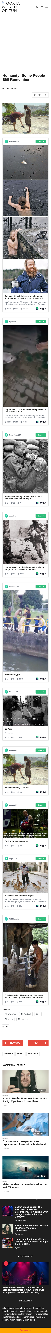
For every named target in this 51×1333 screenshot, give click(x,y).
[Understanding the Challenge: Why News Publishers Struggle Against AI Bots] (7, 1243)
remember (33, 1054)
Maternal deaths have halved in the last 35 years (24, 1186)
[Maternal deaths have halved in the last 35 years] (25, 1167)
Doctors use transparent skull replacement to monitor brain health (25, 1143)
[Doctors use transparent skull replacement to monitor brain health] (25, 1124)
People (20, 1054)
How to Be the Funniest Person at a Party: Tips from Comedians (24, 1100)
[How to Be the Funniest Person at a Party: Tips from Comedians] (25, 1081)
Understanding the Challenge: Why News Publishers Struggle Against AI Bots (31, 1241)
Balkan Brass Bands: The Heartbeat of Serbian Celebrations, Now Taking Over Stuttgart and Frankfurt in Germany (31, 1212)
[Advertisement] (25, 40)
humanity (8, 1054)
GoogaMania (25, 1330)
